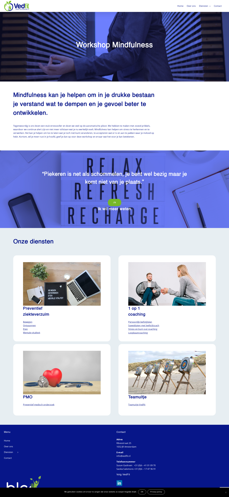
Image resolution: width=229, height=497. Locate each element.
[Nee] (225, 492)
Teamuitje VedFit (136, 404)
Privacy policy (156, 492)
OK (142, 492)
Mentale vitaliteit (31, 332)
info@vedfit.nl (123, 456)
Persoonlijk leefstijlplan (140, 321)
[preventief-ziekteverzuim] (62, 263)
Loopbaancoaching (138, 332)
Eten (25, 329)
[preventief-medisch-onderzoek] (62, 351)
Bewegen (27, 321)
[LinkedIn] (119, 483)
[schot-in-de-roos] (167, 351)
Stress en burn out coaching (142, 329)
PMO (27, 397)
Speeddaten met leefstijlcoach (143, 325)
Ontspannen (29, 325)
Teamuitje (137, 397)
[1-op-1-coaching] (167, 263)
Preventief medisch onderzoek (38, 404)
